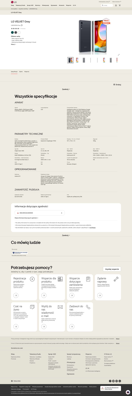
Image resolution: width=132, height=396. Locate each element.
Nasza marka (107, 357)
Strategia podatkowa (109, 363)
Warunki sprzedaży (82, 386)
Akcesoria (61, 5)
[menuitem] (12, 32)
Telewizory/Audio (20, 5)
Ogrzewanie (54, 5)
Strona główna (14, 8)
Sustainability (107, 365)
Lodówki (50, 359)
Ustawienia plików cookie (69, 386)
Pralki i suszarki (52, 361)
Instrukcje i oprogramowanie (93, 359)
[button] (107, 5)
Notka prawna (92, 386)
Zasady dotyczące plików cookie (53, 386)
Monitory (37, 5)
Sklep (12, 5)
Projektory (32, 363)
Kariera (106, 359)
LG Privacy (93, 227)
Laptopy (69, 359)
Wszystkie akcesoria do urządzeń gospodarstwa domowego (54, 367)
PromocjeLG (26, 389)
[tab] (14, 71)
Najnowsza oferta (15, 357)
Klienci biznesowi (116, 1)
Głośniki (32, 361)
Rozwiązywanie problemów (92, 361)
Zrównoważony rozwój (104, 1)
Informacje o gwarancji (91, 363)
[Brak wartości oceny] (15, 28)
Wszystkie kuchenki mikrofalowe (53, 363)
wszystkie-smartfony (23, 8)
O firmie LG (108, 354)
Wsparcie (68, 5)
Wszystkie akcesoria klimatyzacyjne (72, 369)
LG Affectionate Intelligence (93, 371)
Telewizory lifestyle (34, 359)
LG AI (74, 5)
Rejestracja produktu (91, 357)
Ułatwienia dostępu (16, 389)
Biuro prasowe (108, 361)
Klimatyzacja (45, 5)
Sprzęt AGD (30, 5)
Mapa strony (14, 386)
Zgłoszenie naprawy (91, 365)
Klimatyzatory (70, 365)
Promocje (13, 359)
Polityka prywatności (37, 386)
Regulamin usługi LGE (24, 386)
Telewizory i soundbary (35, 357)
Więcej (13, 44)
